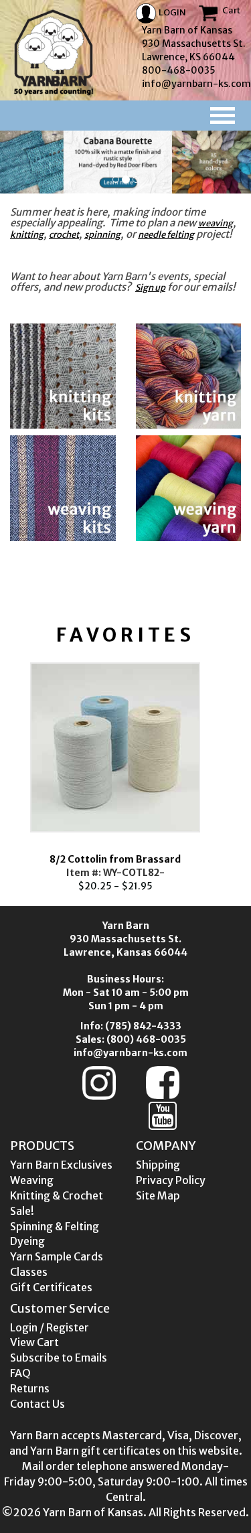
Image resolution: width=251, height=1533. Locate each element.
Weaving (32, 1180)
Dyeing (27, 1241)
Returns (30, 1388)
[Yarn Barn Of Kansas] (53, 52)
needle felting (166, 234)
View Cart (34, 1342)
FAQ (20, 1373)
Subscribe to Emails (58, 1357)
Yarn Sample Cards (56, 1256)
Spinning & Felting (54, 1226)
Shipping (158, 1164)
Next (240, 774)
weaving (215, 223)
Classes (29, 1272)
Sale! (22, 1211)
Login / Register (49, 1327)
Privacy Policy (170, 1180)
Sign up (150, 287)
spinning (102, 234)
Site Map (158, 1195)
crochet (64, 234)
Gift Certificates (51, 1287)
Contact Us (37, 1403)
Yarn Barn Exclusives (61, 1164)
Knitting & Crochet (56, 1195)
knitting (27, 234)
